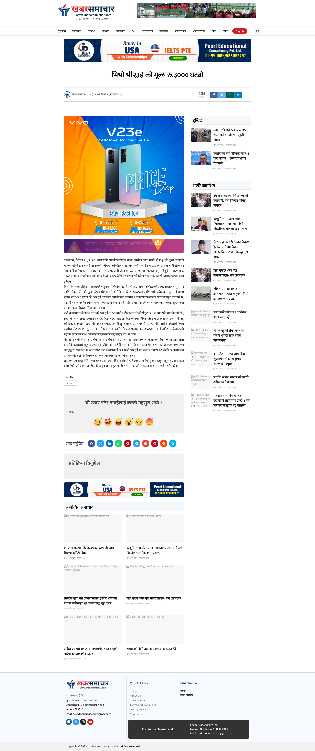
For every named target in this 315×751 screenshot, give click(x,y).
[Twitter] (76, 722)
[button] (257, 31)
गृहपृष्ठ (62, 31)
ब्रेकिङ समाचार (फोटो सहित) (77, 641)
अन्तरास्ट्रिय (198, 31)
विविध (226, 31)
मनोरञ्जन (180, 31)
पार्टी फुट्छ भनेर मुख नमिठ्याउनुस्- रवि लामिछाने (153, 598)
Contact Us (136, 714)
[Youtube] (90, 722)
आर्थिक (105, 31)
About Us (135, 695)
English (240, 31)
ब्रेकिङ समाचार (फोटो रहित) (139, 540)
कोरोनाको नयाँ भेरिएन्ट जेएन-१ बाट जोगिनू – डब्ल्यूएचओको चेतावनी (231, 158)
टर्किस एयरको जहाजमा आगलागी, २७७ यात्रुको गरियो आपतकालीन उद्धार (90, 651)
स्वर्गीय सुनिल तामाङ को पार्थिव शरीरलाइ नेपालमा (231, 380)
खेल (214, 31)
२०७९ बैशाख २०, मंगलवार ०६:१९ (75, 558)
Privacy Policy (138, 709)
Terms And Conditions (143, 705)
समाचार (76, 31)
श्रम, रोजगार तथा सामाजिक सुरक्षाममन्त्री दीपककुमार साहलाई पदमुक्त (229, 359)
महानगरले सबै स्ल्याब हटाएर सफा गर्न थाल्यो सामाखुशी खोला (229, 135)
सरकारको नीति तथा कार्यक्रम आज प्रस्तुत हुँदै (151, 649)
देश (133, 31)
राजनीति (120, 31)
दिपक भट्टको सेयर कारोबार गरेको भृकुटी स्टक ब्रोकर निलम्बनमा (228, 335)
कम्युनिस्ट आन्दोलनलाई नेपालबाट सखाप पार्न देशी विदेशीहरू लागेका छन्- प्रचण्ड (154, 550)
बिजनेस (163, 31)
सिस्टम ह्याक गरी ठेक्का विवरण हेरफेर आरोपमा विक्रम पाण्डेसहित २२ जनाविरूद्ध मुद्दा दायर (90, 601)
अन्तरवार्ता (147, 31)
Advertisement (138, 700)
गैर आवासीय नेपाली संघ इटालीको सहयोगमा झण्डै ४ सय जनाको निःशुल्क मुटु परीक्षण (231, 400)
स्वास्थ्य (91, 31)
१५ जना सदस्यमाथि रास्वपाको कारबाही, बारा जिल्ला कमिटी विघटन (89, 550)
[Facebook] (69, 722)
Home (133, 691)
